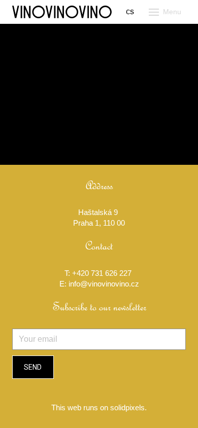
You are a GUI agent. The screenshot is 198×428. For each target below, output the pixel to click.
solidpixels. (128, 407)
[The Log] (62, 12)
